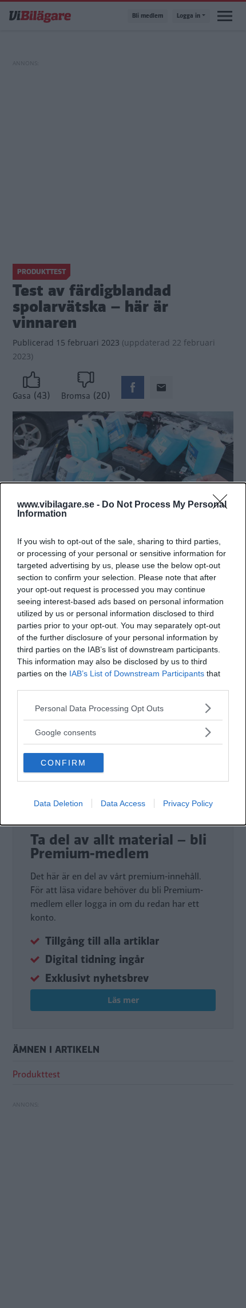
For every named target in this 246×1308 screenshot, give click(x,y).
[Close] (224, 505)
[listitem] (123, 708)
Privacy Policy (188, 803)
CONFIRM (63, 762)
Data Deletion (58, 803)
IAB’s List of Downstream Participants (136, 673)
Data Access (123, 803)
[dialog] (123, 654)
